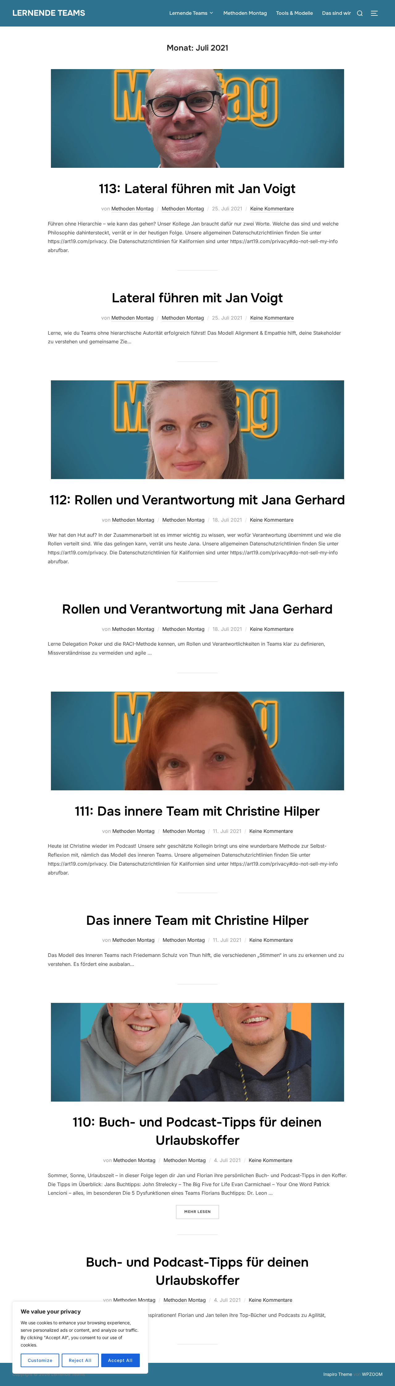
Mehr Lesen (201, 1211)
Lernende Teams (48, 13)
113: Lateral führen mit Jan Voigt (197, 188)
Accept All (120, 1360)
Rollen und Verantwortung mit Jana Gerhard (197, 609)
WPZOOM (372, 1374)
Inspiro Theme (337, 1374)
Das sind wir (336, 13)
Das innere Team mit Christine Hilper (197, 920)
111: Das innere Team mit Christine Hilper (197, 811)
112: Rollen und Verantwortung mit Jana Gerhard (197, 500)
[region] (80, 1337)
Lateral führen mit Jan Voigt (197, 298)
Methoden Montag (245, 13)
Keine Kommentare (272, 208)
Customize (40, 1360)
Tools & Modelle (294, 13)
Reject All (80, 1360)
